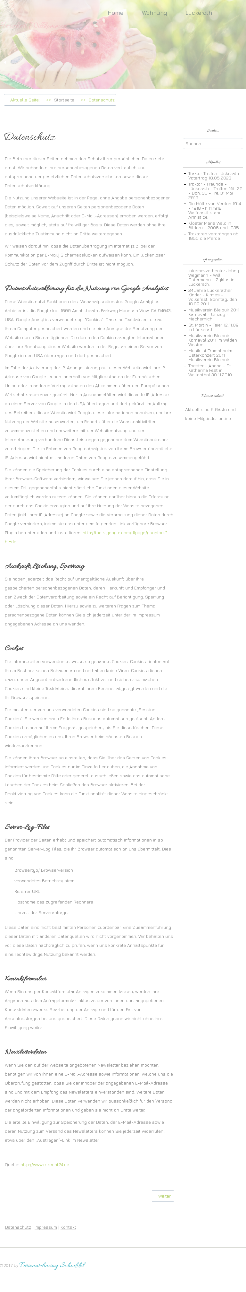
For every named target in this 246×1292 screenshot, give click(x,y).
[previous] (5, 62)
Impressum (46, 1227)
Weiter (165, 1196)
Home (115, 12)
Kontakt (68, 1227)
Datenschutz (18, 1227)
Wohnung (154, 12)
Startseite (64, 99)
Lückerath (198, 12)
